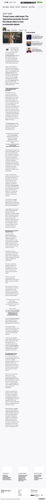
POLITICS (17, 7)
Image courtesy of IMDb (6, 43)
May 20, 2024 (16, 146)
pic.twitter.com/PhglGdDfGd (12, 311)
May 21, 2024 (15, 315)
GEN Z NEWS (6, 7)
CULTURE (12, 7)
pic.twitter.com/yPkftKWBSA (15, 310)
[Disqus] (6, 445)
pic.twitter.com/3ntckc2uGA (12, 144)
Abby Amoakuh (8, 30)
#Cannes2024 (14, 135)
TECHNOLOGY (24, 7)
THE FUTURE (32, 7)
